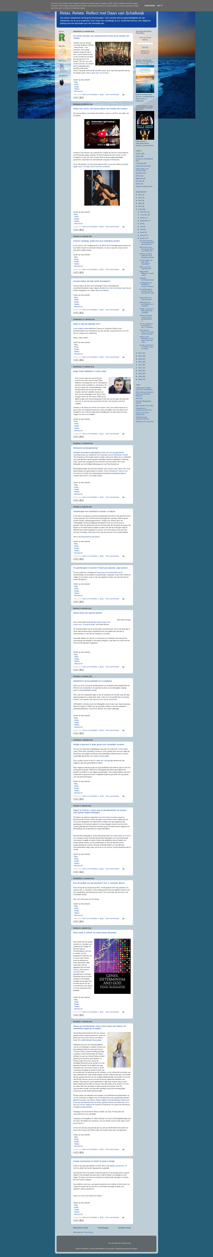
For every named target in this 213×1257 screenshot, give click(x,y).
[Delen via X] (78, 97)
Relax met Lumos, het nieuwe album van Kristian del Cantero (100, 109)
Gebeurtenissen (141, 166)
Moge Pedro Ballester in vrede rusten (89, 371)
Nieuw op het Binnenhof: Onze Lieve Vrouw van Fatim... (146, 339)
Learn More (149, 6)
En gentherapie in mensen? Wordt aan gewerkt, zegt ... (147, 292)
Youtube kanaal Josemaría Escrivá (142, 418)
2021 (140, 200)
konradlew (111, 1248)
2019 (140, 206)
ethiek (138, 156)
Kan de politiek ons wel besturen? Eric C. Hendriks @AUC (99, 883)
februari (143, 235)
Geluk (138, 176)
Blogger (134, 1248)
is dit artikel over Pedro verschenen (93, 407)
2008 (140, 379)
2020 (140, 203)
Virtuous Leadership (143, 186)
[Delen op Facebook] (81, 97)
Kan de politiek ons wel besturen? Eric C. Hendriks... (147, 325)
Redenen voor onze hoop (145, 421)
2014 (140, 362)
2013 (140, 365)
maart (142, 232)
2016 (140, 356)
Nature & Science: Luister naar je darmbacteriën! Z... (146, 318)
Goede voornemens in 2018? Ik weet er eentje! (94, 1161)
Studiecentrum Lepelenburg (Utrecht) (143, 409)
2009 (140, 376)
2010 (140, 373)
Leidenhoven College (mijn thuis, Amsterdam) (144, 388)
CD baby (86, 166)
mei (141, 226)
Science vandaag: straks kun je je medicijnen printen (96, 241)
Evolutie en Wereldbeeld (144, 159)
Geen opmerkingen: (113, 94)
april (142, 229)
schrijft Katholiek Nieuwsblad (90, 1040)
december (144, 212)
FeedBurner (145, 53)
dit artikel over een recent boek (111, 288)
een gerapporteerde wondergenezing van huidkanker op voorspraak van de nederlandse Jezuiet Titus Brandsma (100, 455)
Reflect (76, 89)
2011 (140, 371)
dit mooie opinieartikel (84, 688)
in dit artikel (102, 245)
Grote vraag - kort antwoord (142, 169)
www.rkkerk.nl (78, 1123)
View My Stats (113, 1243)
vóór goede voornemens (115, 1166)
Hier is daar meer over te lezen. (98, 73)
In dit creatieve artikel (81, 328)
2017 (140, 353)
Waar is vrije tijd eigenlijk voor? (87, 324)
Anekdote (139, 173)
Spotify (125, 164)
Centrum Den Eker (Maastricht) (142, 413)
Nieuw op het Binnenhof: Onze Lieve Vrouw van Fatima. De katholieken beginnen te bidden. (99, 1027)
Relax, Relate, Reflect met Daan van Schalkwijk (102, 13)
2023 (140, 195)
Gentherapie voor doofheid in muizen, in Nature (94, 511)
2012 (140, 368)
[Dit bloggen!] (76, 97)
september (144, 220)
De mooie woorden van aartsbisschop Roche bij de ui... (147, 242)
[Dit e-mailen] (74, 97)
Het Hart (139, 181)
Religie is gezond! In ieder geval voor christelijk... (147, 310)
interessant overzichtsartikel (107, 572)
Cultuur (138, 153)
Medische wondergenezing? (85, 448)
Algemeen (139, 178)
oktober (143, 218)
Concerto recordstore (102, 166)
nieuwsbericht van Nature (90, 537)
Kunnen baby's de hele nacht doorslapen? (91, 281)
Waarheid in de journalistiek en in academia (92, 681)
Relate (76, 87)
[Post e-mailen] (122, 94)
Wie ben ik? (78, 91)
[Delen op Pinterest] (83, 97)
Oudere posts (124, 1228)
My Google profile (124, 1243)
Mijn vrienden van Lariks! (144, 405)
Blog (76, 82)
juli (141, 223)
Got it (160, 6)
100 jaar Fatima (79, 1051)
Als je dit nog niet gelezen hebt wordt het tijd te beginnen (145, 394)
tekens (138, 184)
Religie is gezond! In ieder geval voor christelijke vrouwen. (99, 744)
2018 (140, 209)
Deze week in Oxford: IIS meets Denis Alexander (94, 932)
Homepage (103, 1228)
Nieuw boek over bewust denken (87, 613)
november (144, 215)
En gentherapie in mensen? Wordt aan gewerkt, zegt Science (100, 568)
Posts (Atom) (88, 1232)
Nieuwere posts (80, 1228)
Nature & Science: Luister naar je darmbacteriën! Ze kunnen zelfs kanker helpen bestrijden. (99, 811)
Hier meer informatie (80, 899)
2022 (140, 197)
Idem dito (139, 398)
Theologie (139, 163)
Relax (76, 84)
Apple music (77, 166)
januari (142, 238)
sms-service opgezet (84, 1105)
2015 (140, 359)
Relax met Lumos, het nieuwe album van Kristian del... (147, 249)
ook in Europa (105, 760)
